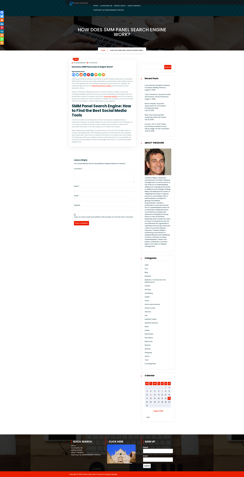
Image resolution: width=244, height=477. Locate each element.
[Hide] (1, 46)
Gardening (149, 293)
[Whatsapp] (99, 74)
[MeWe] (92, 74)
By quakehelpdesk (79, 63)
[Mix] (96, 74)
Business (148, 276)
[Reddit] (81, 74)
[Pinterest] (88, 74)
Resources (148, 341)
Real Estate (149, 334)
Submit (147, 466)
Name (77, 186)
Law (146, 315)
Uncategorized (150, 364)
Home (96, 6)
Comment (78, 169)
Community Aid (106, 6)
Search (168, 67)
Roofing (147, 349)
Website (77, 205)
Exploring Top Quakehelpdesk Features (109, 10)
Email (76, 196)
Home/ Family (150, 308)
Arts (146, 269)
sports (147, 356)
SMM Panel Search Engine (101, 86)
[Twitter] (77, 74)
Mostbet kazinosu (151, 323)
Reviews (148, 345)
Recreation (149, 338)
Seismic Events (120, 6)
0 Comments (92, 63)
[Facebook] (73, 74)
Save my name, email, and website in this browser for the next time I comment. (103, 217)
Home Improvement (152, 304)
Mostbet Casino (151, 319)
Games (147, 286)
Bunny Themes (111, 474)
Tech (146, 360)
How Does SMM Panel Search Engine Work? (126, 50)
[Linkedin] (84, 74)
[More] (103, 74)
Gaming (148, 289)
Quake (147, 330)
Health (147, 297)
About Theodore (134, 6)
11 (150, 395)
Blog (76, 59)
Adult (147, 265)
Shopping (148, 352)
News (147, 326)
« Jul (147, 417)
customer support (111, 96)
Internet (148, 312)
